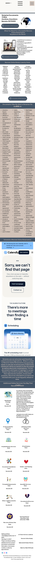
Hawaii (5, 82)
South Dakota (28, 77)
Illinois (5, 85)
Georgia (5, 81)
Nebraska (17, 78)
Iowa (5, 88)
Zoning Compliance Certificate (29, 231)
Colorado (5, 73)
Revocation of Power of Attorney (30, 133)
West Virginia (28, 89)
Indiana (5, 87)
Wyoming (28, 92)
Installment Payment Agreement (5, 215)
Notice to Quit (18, 172)
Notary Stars (28, 555)
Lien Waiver (17, 117)
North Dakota (17, 90)
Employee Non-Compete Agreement (6, 157)
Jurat (3, 230)
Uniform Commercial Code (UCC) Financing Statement (29, 200)
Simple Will (29, 157)
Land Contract (6, 231)
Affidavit (4, 114)
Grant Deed (5, 184)
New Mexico (17, 85)
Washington (27, 87)
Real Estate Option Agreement (29, 111)
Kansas (5, 90)
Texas (28, 81)
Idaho (5, 84)
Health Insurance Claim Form (5, 191)
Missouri (16, 75)
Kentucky (5, 91)
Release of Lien (30, 115)
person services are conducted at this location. (8, 544)
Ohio (17, 91)
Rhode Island (28, 71)
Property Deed (18, 226)
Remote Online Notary (27, 538)
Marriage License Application (17, 133)
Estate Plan (5, 170)
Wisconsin (28, 91)
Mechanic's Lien (18, 137)
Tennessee (28, 79)
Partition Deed (18, 188)
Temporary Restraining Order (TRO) (29, 180)
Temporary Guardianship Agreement (29, 175)
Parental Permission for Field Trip (18, 184)
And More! (29, 235)
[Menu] (32, 3)
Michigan (17, 70)
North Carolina (17, 88)
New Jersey (17, 84)
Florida (5, 79)
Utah (28, 82)
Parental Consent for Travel (17, 179)
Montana (17, 76)
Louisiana (5, 92)
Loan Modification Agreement (17, 128)
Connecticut (5, 75)
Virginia (28, 85)
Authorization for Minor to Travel (6, 128)
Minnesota (17, 72)
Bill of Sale (5, 132)
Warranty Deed (30, 222)
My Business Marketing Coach (16, 555)
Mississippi (17, 73)
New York (17, 87)
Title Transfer (29, 184)
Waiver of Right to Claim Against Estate (30, 219)
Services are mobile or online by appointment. (7, 547)
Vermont (27, 84)
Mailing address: (5, 534)
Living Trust (17, 119)
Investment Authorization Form (6, 226)
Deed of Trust (6, 150)
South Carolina (28, 74)
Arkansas (5, 70)
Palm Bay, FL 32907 (6, 539)
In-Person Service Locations (25, 534)
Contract (4, 144)
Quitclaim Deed (18, 228)
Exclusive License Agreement (5, 173)
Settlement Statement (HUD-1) (29, 150)
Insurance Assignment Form (5, 220)
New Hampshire (17, 81)
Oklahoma (17, 92)
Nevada (17, 79)
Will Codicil (29, 224)
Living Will (17, 121)
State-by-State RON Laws (26, 548)
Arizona (5, 69)
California (5, 72)
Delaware (5, 78)
